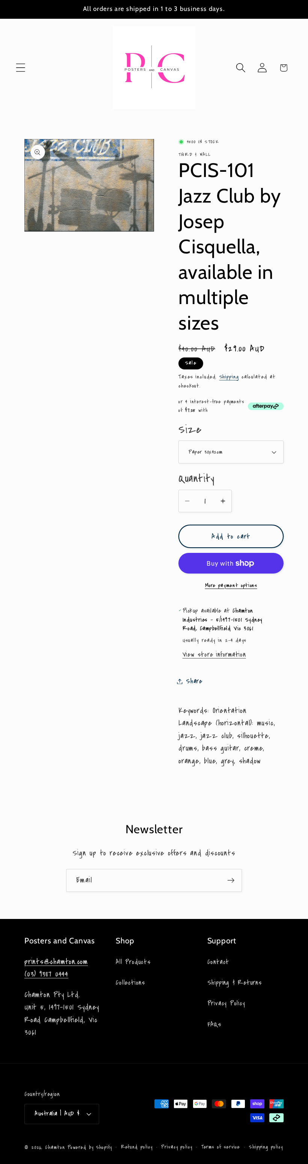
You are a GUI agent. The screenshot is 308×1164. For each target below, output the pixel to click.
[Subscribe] (231, 880)
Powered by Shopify (90, 1147)
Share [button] (194, 681)
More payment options (231, 585)
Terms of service (220, 1147)
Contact (218, 962)
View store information (214, 654)
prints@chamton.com (56, 961)
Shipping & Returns (234, 982)
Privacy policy (176, 1147)
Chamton (55, 1147)
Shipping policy (266, 1147)
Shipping (229, 376)
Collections (130, 982)
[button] (20, 68)
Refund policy (136, 1147)
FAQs (214, 1024)
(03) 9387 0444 (46, 974)
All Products (133, 962)
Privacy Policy (226, 1003)
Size (189, 429)
